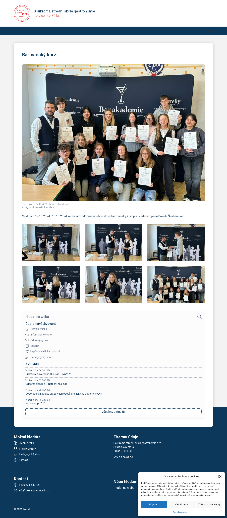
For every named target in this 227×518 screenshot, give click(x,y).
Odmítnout (181, 504)
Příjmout (154, 504)
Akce (24, 207)
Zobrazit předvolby (209, 504)
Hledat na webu (37, 317)
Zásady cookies (180, 512)
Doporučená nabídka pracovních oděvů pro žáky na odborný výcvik (63, 393)
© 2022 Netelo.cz (24, 509)
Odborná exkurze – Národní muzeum (46, 383)
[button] (220, 476)
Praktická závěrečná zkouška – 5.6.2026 (48, 374)
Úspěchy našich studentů (42, 207)
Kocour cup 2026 (35, 403)
